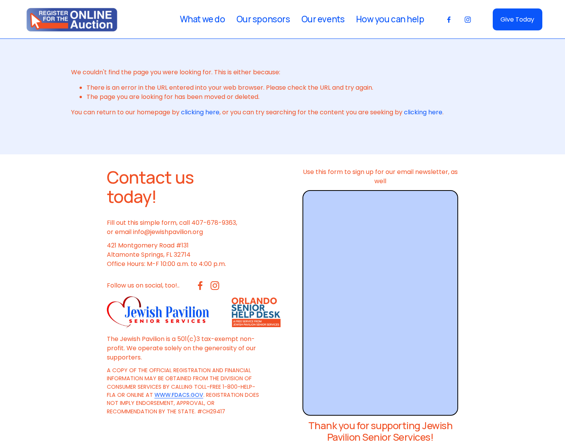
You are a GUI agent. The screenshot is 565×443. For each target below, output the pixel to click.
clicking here (200, 112)
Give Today (517, 19)
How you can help (390, 19)
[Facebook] (449, 19)
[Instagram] (468, 19)
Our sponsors (263, 19)
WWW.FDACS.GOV (179, 395)
